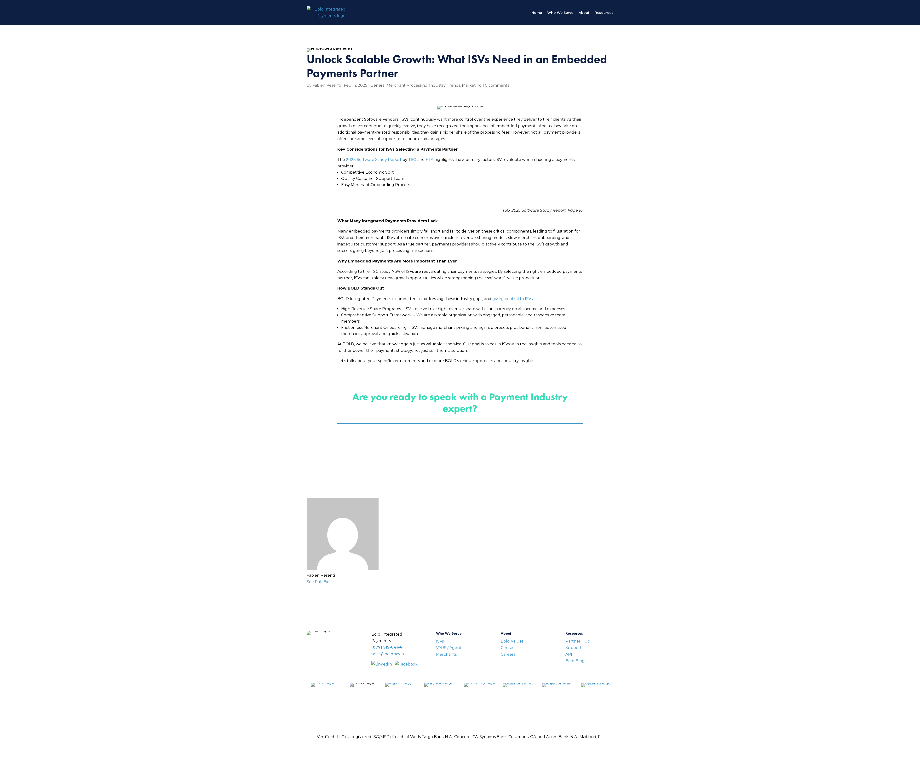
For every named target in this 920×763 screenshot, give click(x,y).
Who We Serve (560, 13)
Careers (508, 654)
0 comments (497, 85)
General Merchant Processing (398, 85)
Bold (505, 641)
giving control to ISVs (512, 298)
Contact (508, 647)
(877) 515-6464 (386, 647)
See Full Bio (318, 582)
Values (516, 641)
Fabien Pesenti (326, 85)
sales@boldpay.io (387, 654)
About (584, 13)
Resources (604, 13)
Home (536, 13)
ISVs (440, 641)
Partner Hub (577, 641)
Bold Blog (575, 661)
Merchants (446, 654)
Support (573, 647)
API (568, 654)
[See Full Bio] (332, 582)
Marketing (472, 85)
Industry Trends (444, 85)
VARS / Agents (449, 647)
